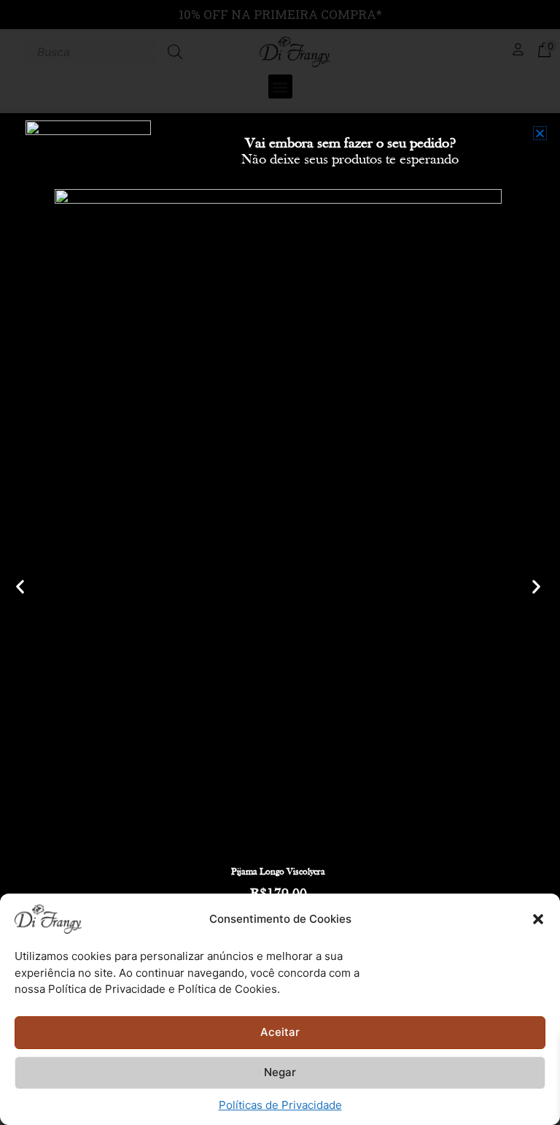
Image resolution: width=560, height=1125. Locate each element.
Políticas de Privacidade (280, 1105)
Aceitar (280, 1032)
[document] (280, 562)
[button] (538, 919)
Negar (280, 1072)
